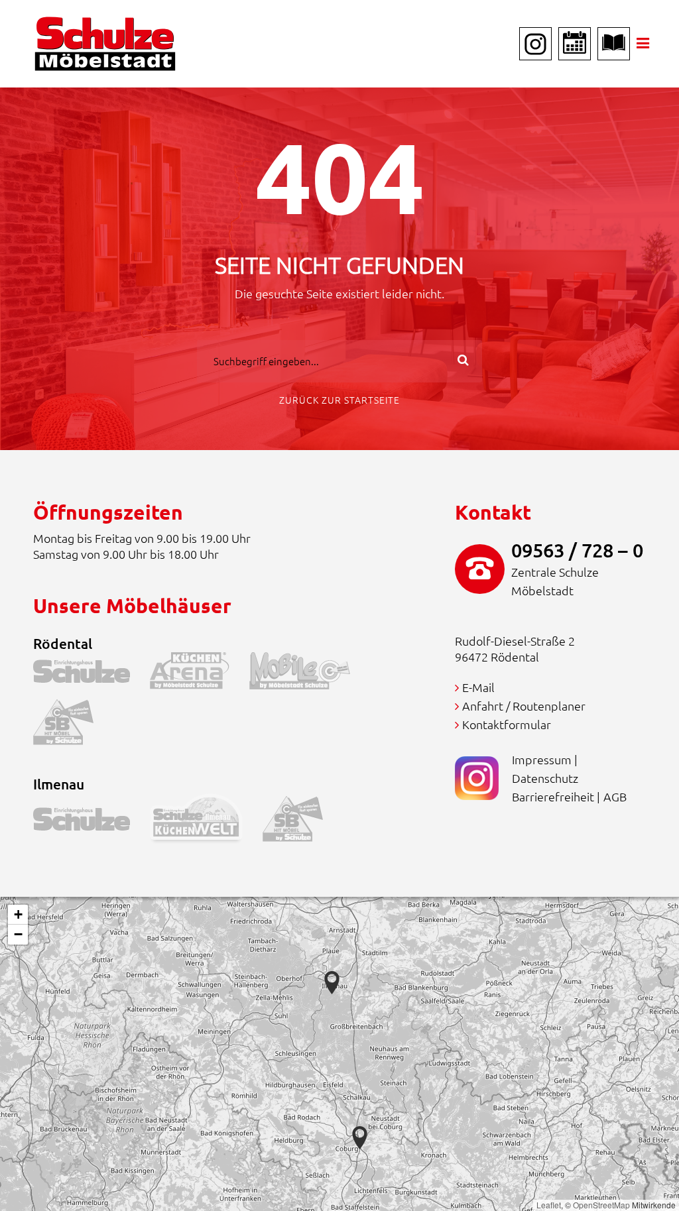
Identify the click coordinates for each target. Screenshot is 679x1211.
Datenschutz (545, 777)
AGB (615, 796)
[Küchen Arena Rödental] (199, 674)
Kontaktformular (506, 724)
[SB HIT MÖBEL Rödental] (73, 725)
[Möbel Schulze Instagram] (535, 43)
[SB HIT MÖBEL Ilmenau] (303, 822)
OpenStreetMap (601, 1204)
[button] (359, 1137)
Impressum (542, 759)
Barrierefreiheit (553, 796)
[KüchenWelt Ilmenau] (206, 822)
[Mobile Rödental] (309, 674)
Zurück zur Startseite (339, 399)
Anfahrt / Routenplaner (524, 705)
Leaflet (548, 1204)
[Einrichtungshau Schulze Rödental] (91, 674)
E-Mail (478, 687)
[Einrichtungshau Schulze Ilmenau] (91, 822)
